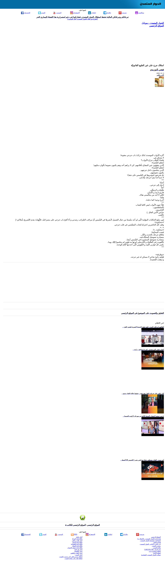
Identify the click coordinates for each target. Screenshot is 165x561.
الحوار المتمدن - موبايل (153, 23)
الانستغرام (76, 13)
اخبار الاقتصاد (78, 551)
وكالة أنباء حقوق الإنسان (74, 548)
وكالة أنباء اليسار (77, 542)
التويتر (43, 13)
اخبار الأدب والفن (77, 540)
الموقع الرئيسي (156, 25)
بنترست (124, 13)
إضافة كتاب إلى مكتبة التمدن (73, 558)
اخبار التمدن (78, 555)
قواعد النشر (157, 542)
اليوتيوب (58, 13)
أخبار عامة (79, 537)
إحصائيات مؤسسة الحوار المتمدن (150, 540)
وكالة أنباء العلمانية (76, 544)
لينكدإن (93, 13)
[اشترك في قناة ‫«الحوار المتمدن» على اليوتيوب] (82, 19)
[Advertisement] (96, 42)
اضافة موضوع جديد (155, 551)
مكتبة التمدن (157, 548)
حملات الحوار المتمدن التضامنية (151, 555)
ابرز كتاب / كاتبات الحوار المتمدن (150, 544)
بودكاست (141, 13)
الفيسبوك (27, 13)
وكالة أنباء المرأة (77, 539)
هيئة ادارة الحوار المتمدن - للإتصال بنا (149, 539)
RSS (75, 534)
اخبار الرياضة (78, 549)
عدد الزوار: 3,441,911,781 (152, 549)
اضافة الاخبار (157, 553)
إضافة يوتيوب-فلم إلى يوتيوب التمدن (70, 557)
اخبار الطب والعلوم (76, 553)
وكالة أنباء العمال (77, 546)
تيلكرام (108, 13)
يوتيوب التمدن (156, 546)
